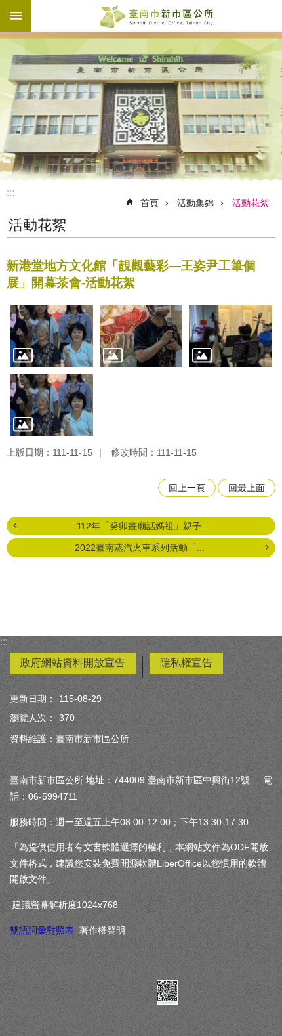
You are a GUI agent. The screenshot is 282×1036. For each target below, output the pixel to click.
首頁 (149, 203)
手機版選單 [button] (15, 16)
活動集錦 (195, 203)
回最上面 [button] (246, 488)
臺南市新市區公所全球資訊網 (156, 16)
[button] (51, 336)
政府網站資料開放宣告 (72, 662)
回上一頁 (187, 488)
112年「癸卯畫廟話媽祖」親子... (143, 526)
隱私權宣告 (186, 662)
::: (10, 192)
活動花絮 (250, 203)
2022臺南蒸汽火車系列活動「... (140, 547)
